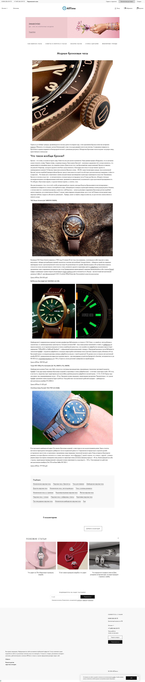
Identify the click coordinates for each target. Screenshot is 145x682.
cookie (113, 677)
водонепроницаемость (46, 359)
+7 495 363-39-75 (19, 1)
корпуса (33, 147)
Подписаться (87, 597)
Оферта (7, 659)
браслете (78, 455)
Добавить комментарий (93, 528)
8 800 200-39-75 (7, 1)
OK (131, 678)
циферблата (94, 267)
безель (111, 269)
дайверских (106, 344)
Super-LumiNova (68, 272)
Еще (84, 501)
